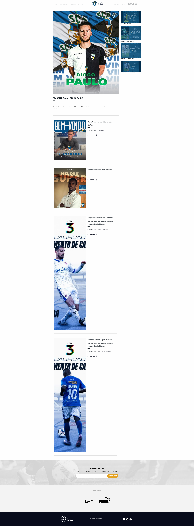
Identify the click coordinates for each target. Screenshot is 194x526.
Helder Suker (105, 174)
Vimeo (136, 4)
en (140, 4)
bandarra (100, 229)
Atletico (99, 174)
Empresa (116, 4)
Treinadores (64, 4)
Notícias (80, 4)
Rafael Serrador (101, 130)
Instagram (133, 4)
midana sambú (108, 351)
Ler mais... (92, 135)
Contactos (124, 4)
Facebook (129, 4)
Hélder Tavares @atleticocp (100, 169)
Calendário (72, 4)
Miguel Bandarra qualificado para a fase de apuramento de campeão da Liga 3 (101, 221)
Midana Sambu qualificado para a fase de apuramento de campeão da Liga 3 (101, 343)
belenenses (106, 229)
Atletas (56, 4)
